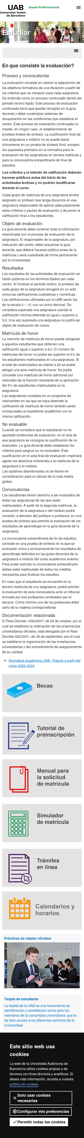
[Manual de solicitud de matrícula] (42, 778)
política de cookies (24, 1084)
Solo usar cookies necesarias (34, 1097)
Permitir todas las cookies (41, 1122)
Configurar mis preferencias (43, 1111)
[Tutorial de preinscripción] (42, 735)
